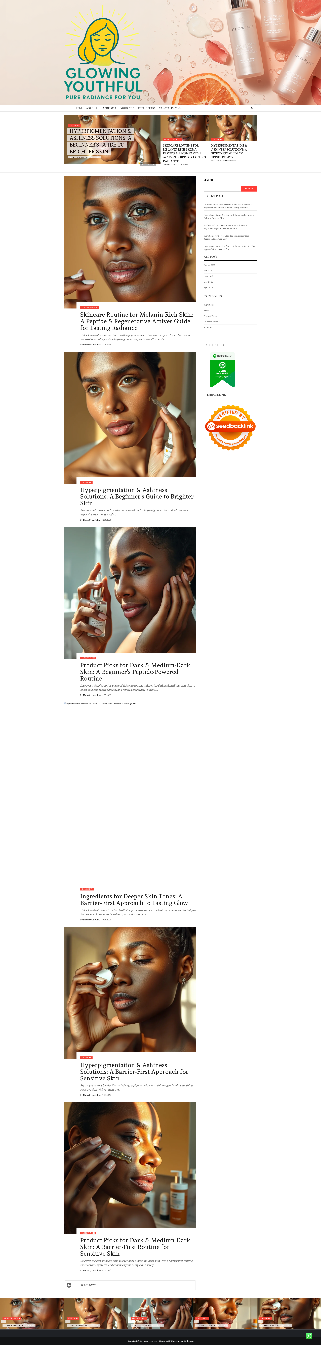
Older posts (88, 1285)
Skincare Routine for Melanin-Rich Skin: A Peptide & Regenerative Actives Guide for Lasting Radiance (184, 153)
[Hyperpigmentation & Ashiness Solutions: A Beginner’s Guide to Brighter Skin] (233, 128)
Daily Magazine (173, 1341)
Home (79, 108)
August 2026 (209, 265)
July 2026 (208, 271)
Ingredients (127, 108)
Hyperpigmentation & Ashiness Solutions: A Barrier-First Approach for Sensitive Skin (134, 1071)
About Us (92, 108)
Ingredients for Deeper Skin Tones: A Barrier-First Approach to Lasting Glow (134, 899)
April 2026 (208, 287)
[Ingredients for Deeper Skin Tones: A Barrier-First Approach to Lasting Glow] (130, 796)
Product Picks (146, 108)
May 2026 (208, 282)
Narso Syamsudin (81, 157)
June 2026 (208, 276)
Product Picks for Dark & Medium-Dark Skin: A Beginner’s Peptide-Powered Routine (135, 672)
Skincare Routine (170, 108)
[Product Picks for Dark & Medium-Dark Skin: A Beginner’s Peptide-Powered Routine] (130, 592)
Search (208, 180)
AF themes (188, 1341)
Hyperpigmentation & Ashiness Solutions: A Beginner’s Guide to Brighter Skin (137, 496)
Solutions (109, 108)
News (206, 310)
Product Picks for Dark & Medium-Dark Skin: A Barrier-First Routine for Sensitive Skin (135, 1247)
